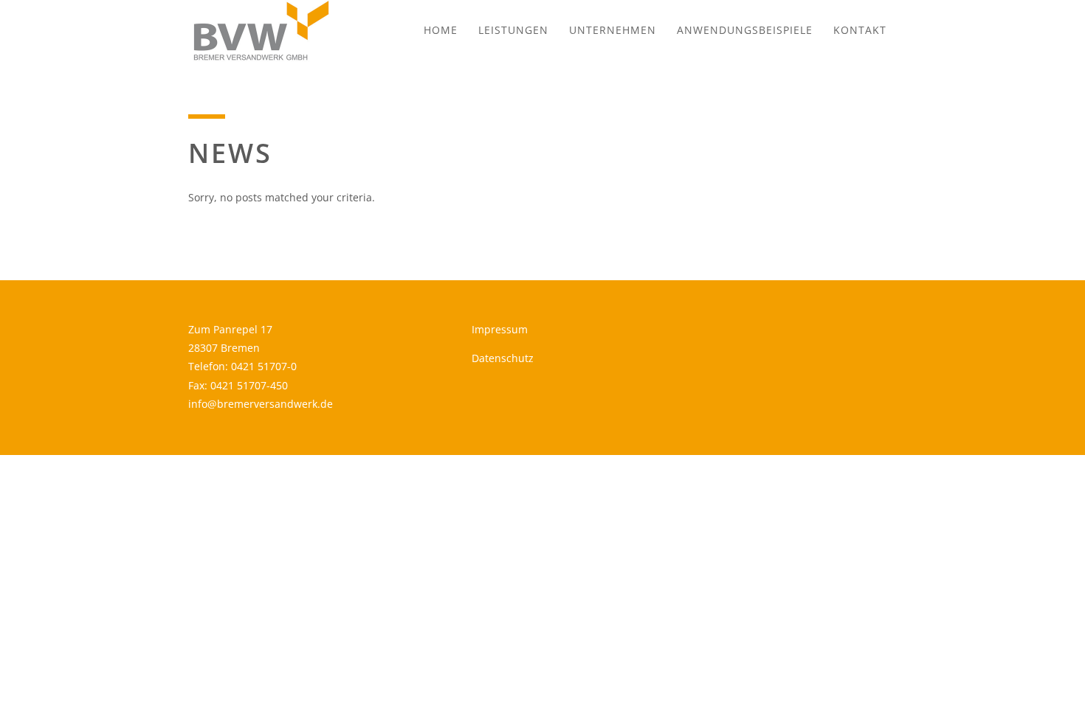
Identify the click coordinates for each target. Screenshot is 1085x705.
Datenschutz (503, 358)
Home (441, 30)
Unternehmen (612, 30)
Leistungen (513, 30)
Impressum (500, 329)
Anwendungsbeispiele (745, 30)
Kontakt (859, 30)
